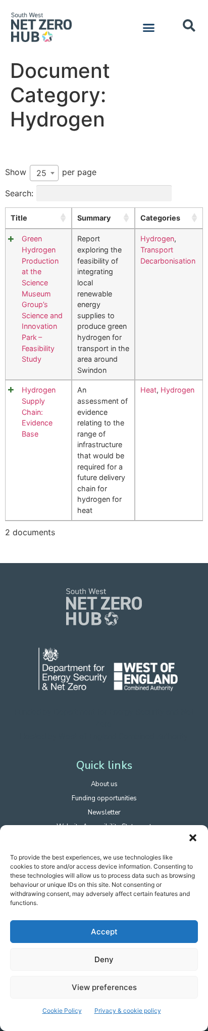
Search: (19, 193)
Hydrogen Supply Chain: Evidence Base (39, 411)
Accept (104, 931)
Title (19, 217)
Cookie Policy (62, 1010)
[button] (193, 838)
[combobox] (44, 173)
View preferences (104, 987)
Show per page (50, 172)
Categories (160, 217)
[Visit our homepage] (104, 606)
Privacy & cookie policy (127, 1010)
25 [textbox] (41, 173)
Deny (104, 959)
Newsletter (104, 812)
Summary (94, 217)
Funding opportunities (104, 798)
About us (104, 784)
